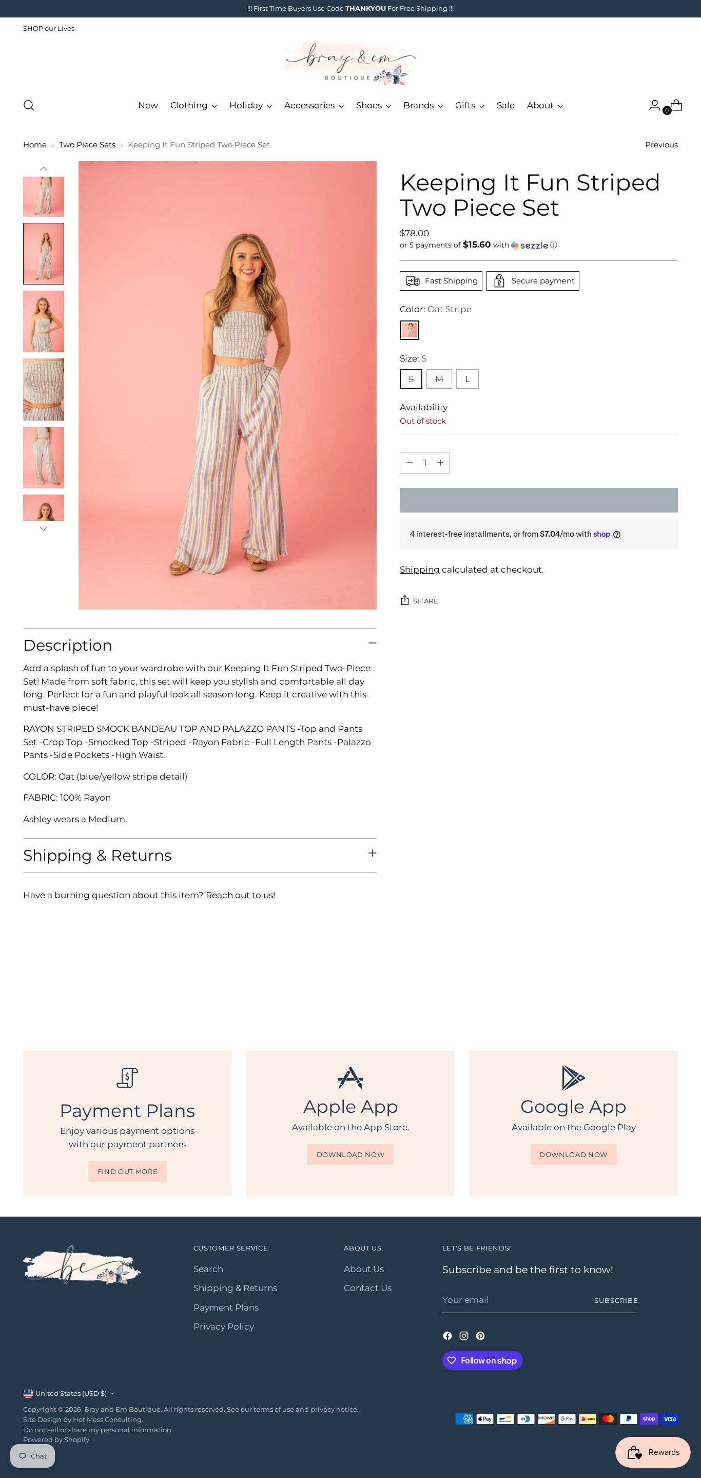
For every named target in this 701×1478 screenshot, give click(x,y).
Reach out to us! (240, 895)
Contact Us (368, 1288)
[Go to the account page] (650, 105)
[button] (539, 245)
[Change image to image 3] (43, 321)
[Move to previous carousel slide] (645, 995)
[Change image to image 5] (43, 457)
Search (208, 1269)
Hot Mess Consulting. (108, 1419)
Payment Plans (226, 1307)
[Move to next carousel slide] (669, 994)
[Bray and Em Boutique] (350, 64)
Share (425, 601)
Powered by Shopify (56, 1439)
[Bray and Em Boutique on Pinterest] (481, 1338)
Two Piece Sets (87, 144)
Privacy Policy (223, 1326)
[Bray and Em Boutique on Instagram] (465, 1338)
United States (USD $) (71, 1393)
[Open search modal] (28, 105)
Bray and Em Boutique (122, 1409)
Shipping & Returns (235, 1288)
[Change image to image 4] (43, 389)
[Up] (43, 169)
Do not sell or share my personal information (97, 1430)
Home (35, 144)
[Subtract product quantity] (409, 462)
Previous (661, 144)
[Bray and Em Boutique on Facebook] (448, 1338)
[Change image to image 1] (43, 186)
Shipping (420, 569)
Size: (413, 358)
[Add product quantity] (440, 462)
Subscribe (616, 1300)
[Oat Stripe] (409, 330)
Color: (436, 309)
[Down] (43, 528)
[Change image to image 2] (43, 254)
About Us (364, 1269)
